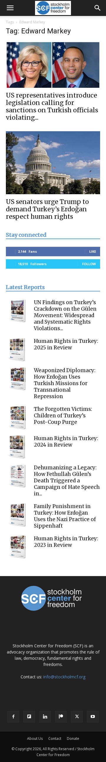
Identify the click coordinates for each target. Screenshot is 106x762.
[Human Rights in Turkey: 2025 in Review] (17, 349)
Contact (54, 738)
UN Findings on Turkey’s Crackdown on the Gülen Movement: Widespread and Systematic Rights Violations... (65, 315)
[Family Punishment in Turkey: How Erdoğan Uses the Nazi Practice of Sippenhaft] (17, 515)
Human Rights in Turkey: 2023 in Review (66, 541)
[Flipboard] (29, 717)
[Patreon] (61, 717)
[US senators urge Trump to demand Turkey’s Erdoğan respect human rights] (53, 162)
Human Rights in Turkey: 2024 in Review (66, 441)
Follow (89, 264)
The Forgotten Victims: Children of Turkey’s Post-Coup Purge (63, 415)
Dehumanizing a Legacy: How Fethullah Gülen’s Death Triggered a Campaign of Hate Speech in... (67, 480)
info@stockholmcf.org (64, 677)
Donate (73, 738)
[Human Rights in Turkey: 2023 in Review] (17, 547)
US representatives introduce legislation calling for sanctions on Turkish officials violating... (52, 106)
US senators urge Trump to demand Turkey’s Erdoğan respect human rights (47, 209)
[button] (10, 8)
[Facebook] (13, 717)
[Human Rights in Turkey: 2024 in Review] (17, 447)
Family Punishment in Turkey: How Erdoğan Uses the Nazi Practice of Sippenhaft (65, 516)
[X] (77, 717)
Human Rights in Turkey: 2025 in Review (66, 344)
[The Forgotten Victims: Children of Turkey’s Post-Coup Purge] (17, 417)
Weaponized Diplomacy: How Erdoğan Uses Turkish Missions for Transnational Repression (64, 383)
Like (92, 251)
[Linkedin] (45, 717)
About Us (35, 738)
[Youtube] (93, 717)
